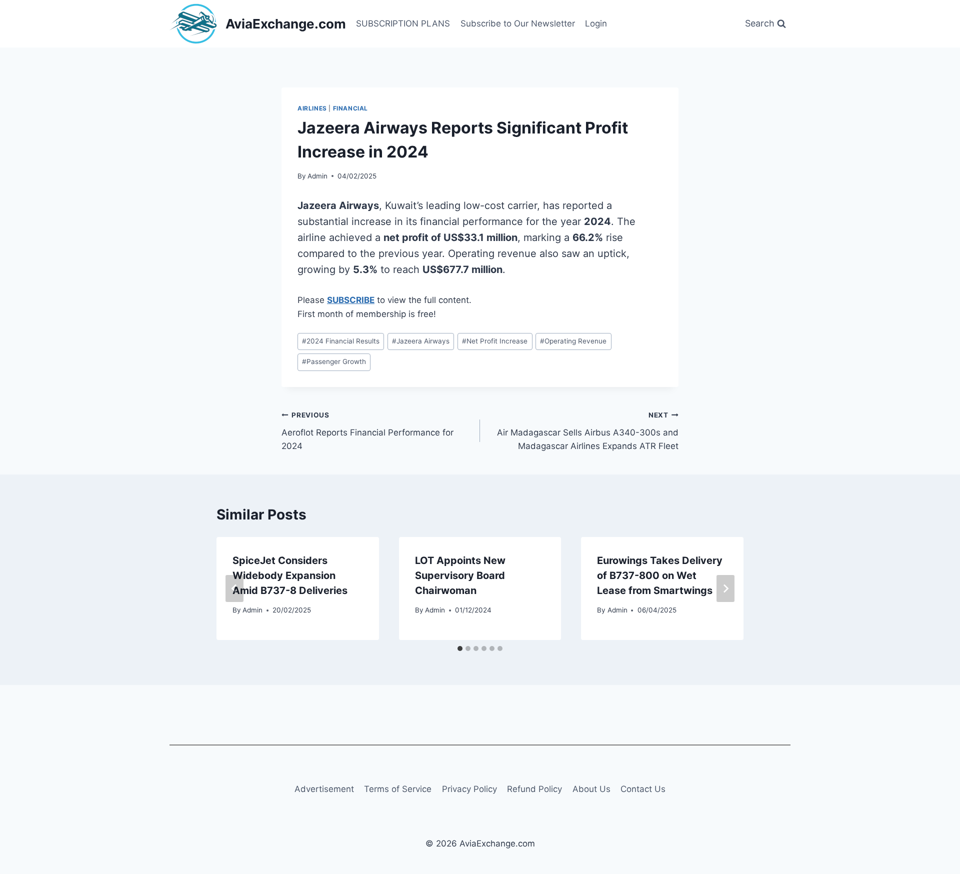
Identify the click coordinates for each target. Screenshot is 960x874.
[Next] (725, 588)
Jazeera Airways (421, 341)
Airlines (312, 108)
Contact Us (643, 789)
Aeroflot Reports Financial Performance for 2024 (368, 431)
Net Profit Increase (495, 341)
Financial (350, 108)
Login (596, 23)
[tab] (460, 648)
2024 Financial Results (341, 341)
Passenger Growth (334, 362)
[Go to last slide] (235, 588)
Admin (318, 176)
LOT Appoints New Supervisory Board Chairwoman (460, 575)
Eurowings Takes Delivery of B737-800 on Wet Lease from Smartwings (659, 575)
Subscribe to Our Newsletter (517, 23)
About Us (591, 789)
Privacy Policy (469, 789)
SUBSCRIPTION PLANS (403, 23)
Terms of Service (398, 789)
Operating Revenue (573, 341)
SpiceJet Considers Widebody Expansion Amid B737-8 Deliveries (290, 575)
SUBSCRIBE (350, 300)
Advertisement (324, 789)
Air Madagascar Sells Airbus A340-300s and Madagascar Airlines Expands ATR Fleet (587, 431)
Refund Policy (534, 789)
